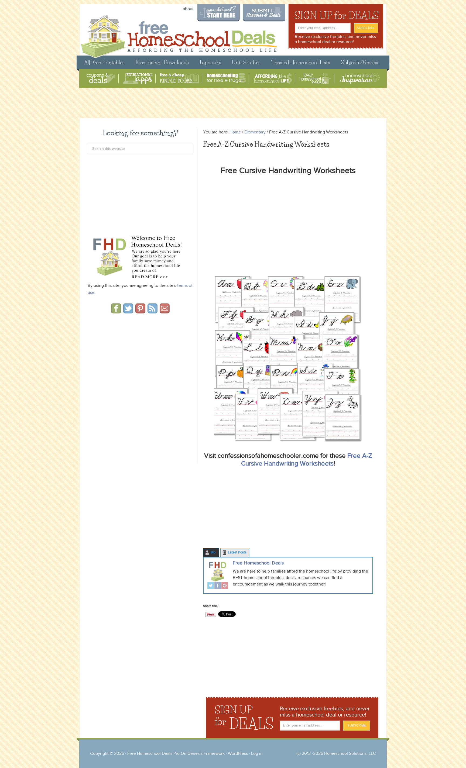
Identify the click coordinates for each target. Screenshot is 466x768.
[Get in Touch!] (164, 311)
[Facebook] (217, 586)
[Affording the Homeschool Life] (272, 78)
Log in (257, 754)
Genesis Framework (206, 754)
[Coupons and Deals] (101, 78)
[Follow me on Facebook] (116, 311)
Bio (213, 552)
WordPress (238, 754)
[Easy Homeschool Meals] (315, 78)
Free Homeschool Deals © (179, 34)
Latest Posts (237, 552)
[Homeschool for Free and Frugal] (226, 78)
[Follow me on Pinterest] (140, 311)
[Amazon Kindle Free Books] (179, 78)
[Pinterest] (224, 586)
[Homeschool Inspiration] (359, 78)
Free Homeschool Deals (258, 563)
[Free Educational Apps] (137, 78)
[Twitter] (210, 586)
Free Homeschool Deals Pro (153, 754)
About (188, 9)
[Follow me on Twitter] (128, 311)
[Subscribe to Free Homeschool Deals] (152, 311)
